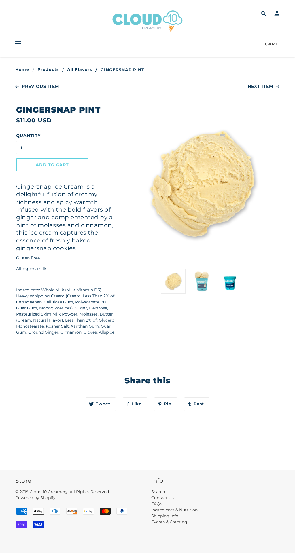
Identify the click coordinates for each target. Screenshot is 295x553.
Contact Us (162, 497)
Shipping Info (164, 515)
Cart (271, 44)
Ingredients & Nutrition (174, 509)
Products (48, 69)
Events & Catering (169, 522)
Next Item (261, 86)
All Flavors (79, 69)
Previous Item (39, 86)
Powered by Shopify (35, 497)
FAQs (156, 503)
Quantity (24, 135)
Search (158, 491)
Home (22, 69)
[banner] (147, 21)
